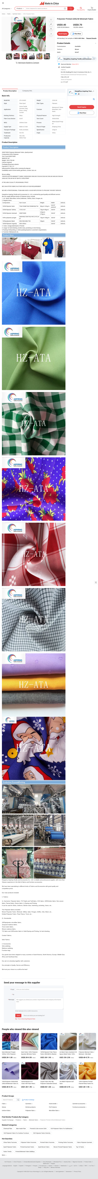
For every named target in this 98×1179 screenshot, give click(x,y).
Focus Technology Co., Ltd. (36, 1171)
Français (35, 1165)
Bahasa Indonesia (55, 1167)
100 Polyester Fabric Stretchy (41, 1133)
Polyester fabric (30, 1110)
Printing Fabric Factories (65, 1142)
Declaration (69, 1171)
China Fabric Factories (10, 1142)
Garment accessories (79, 1104)
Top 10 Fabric (80, 1147)
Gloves (4, 1107)
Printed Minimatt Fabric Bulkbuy (25, 1151)
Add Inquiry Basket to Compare (28, 63)
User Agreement (60, 1171)
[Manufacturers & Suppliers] (49, 3)
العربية (70, 1165)
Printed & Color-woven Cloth (38, 1128)
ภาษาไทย (91, 1165)
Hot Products (7, 1161)
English (15, 1165)
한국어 (75, 1165)
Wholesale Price (57, 1161)
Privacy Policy (77, 1171)
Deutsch (56, 1165)
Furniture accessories (79, 1107)
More (3, 1155)
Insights (53, 1163)
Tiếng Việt (46, 1167)
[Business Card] (94, 99)
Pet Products (53, 1107)
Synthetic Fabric (17, 14)
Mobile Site (46, 1163)
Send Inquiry (62, 34)
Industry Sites (67, 1161)
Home (3, 14)
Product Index (87, 1161)
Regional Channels (77, 1161)
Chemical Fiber (7, 1128)
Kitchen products (30, 1107)
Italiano (50, 1165)
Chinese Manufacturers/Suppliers (32, 1161)
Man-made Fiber (21, 1128)
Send (18, 1015)
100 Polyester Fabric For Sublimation (61, 1128)
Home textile (52, 1104)
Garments (28, 1104)
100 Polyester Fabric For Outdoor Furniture (16, 1133)
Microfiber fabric (54, 1110)
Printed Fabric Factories (47, 1142)
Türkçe (39, 1167)
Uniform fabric (6, 1110)
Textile (8, 14)
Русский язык (43, 1165)
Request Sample (91, 38)
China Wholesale (47, 1161)
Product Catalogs (29, 1100)
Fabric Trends (7, 1151)
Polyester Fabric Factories (28, 1142)
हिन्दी (86, 1165)
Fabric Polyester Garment (84, 1142)
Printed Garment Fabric (27, 1147)
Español (21, 1165)
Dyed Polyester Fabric (9, 1147)
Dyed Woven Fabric (43, 1147)
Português (28, 1165)
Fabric (4, 1104)
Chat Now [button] (77, 34)
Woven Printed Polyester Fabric (62, 1147)
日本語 (81, 1165)
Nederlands (64, 1165)
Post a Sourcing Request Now (25, 1019)
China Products (17, 1161)
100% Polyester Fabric (28, 14)
